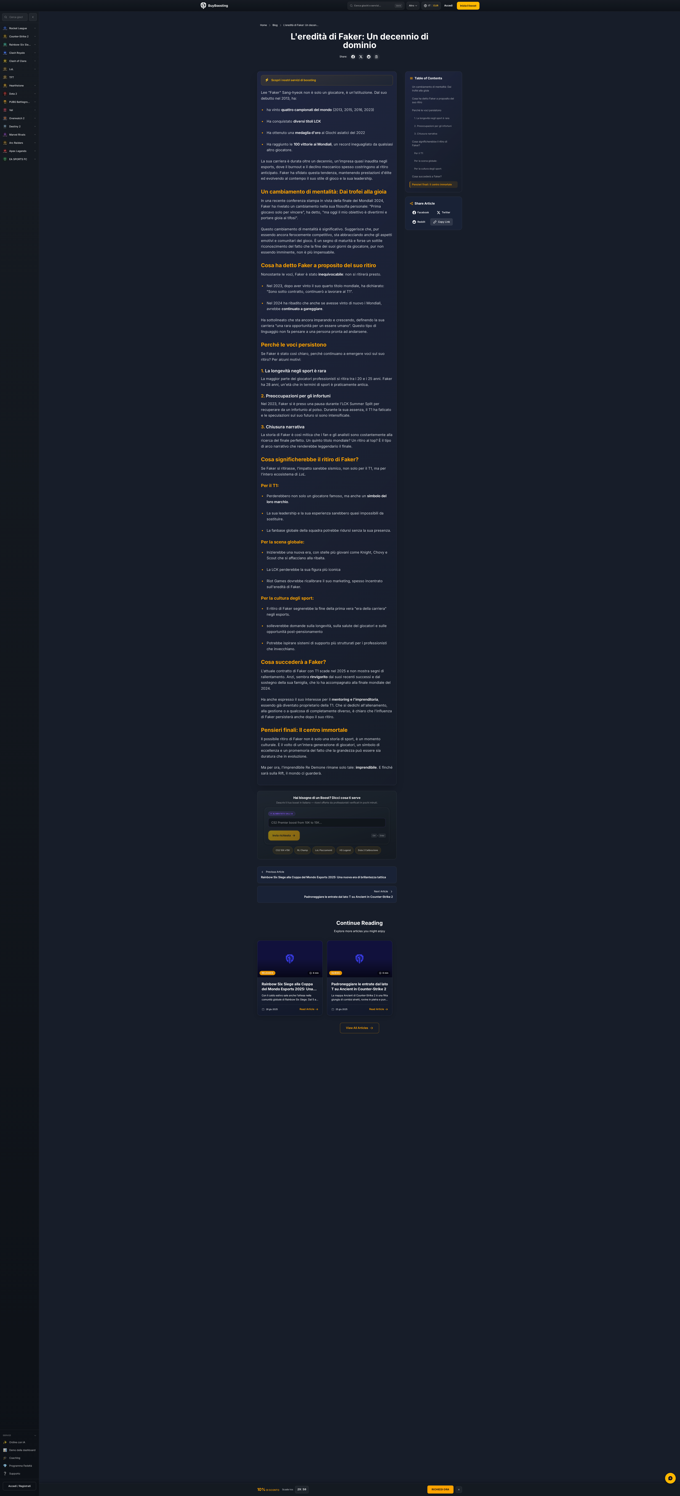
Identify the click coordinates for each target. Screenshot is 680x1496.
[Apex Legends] (35, 151)
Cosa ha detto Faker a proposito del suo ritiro (433, 100)
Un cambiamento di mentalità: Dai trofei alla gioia (431, 88)
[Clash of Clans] (35, 61)
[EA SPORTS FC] (35, 159)
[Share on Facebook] (353, 57)
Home (263, 25)
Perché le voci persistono (426, 110)
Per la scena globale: (425, 161)
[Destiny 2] (35, 126)
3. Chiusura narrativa (425, 133)
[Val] (35, 110)
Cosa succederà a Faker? (427, 176)
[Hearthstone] (35, 85)
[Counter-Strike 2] (35, 36)
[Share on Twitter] (361, 57)
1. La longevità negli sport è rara (431, 118)
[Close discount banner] (459, 1489)
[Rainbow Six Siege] (35, 45)
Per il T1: (418, 153)
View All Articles (357, 1028)
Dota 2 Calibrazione (368, 850)
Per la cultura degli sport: (428, 168)
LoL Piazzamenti (323, 850)
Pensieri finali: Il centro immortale (432, 184)
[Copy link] (376, 57)
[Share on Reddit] (369, 57)
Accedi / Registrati (19, 1486)
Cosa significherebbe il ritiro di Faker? (429, 143)
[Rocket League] (35, 28)
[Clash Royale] (35, 53)
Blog (275, 25)
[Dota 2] (35, 94)
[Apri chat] (670, 1478)
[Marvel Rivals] (35, 135)
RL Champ (302, 850)
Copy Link (444, 221)
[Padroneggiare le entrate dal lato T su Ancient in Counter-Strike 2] (359, 978)
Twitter (446, 212)
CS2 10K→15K (283, 850)
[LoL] (35, 69)
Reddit (421, 221)
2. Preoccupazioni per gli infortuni (433, 126)
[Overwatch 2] (35, 118)
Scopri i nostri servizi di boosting (293, 80)
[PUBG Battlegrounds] (35, 102)
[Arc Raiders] (35, 143)
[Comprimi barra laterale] (33, 17)
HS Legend (345, 850)
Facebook (423, 212)
